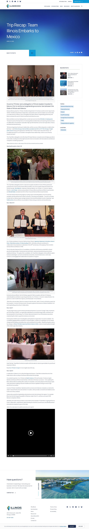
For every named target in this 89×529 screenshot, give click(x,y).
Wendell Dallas (12, 192)
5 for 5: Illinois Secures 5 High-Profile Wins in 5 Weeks (73, 75)
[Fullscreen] (53, 455)
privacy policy (63, 526)
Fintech (62, 112)
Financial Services (65, 109)
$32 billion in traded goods (46, 119)
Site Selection (63, 1)
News (61, 6)
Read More (70, 77)
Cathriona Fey (10, 200)
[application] (31, 433)
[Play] (8, 455)
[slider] (30, 455)
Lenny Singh (14, 190)
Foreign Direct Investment (67, 117)
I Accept (72, 526)
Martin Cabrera (30, 378)
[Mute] (51, 455)
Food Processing (65, 114)
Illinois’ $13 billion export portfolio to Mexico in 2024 (26, 324)
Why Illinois (47, 6)
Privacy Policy (53, 509)
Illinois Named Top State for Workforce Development (73, 83)
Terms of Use (53, 507)
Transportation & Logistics (67, 123)
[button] (81, 6)
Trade (62, 120)
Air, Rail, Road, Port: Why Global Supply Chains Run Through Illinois (73, 91)
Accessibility (53, 511)
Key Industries (55, 6)
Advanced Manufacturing (67, 106)
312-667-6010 (10, 517)
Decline (81, 526)
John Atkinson (18, 188)
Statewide (63, 130)
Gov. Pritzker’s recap (14, 368)
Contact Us (77, 1)
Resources (66, 6)
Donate (70, 1)
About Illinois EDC (75, 6)
